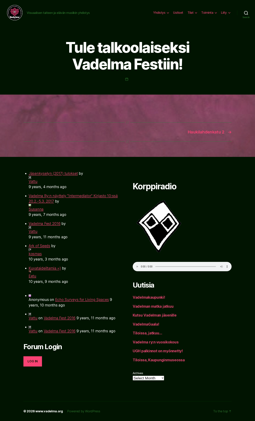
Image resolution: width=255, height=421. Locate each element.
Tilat (191, 12)
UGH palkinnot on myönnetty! (158, 351)
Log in (33, 361)
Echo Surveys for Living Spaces (82, 299)
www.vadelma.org (49, 411)
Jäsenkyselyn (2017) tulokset (53, 173)
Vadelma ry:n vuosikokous (156, 342)
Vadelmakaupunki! (149, 297)
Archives (138, 373)
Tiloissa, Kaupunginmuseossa (159, 360)
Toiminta (207, 12)
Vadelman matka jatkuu (153, 306)
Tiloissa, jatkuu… (147, 333)
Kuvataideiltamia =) (45, 268)
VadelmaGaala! (146, 324)
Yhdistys (159, 12)
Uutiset (178, 12)
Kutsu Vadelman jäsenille (155, 315)
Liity (224, 12)
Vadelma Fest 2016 (44, 223)
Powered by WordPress (83, 411)
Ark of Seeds (39, 246)
